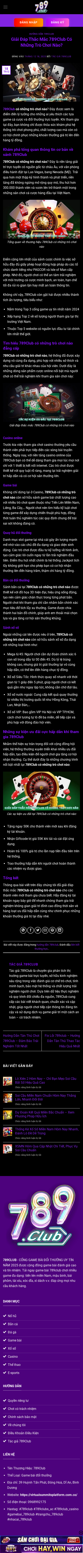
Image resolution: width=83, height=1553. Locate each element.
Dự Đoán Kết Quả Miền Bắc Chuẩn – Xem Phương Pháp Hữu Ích (44, 1114)
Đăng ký (57, 22)
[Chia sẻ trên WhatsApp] (23, 930)
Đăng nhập (28, 22)
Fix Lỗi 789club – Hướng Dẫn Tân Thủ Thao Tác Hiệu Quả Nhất (62, 1041)
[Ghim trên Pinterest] (52, 930)
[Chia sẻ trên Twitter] (37, 930)
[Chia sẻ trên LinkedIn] (59, 930)
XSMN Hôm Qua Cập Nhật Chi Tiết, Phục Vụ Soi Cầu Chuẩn (46, 1148)
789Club (9, 109)
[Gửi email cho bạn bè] (45, 930)
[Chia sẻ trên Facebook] (30, 930)
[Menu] (5, 7)
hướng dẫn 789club (41, 34)
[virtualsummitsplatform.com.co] (41, 7)
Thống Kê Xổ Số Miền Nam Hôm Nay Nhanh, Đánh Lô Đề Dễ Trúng (47, 1131)
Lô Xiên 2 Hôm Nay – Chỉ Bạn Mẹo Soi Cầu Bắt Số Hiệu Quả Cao (45, 1080)
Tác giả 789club (61, 56)
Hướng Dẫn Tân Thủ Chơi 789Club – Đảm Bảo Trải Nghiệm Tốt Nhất (21, 1041)
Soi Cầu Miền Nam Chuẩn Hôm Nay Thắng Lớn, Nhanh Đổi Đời (45, 1097)
